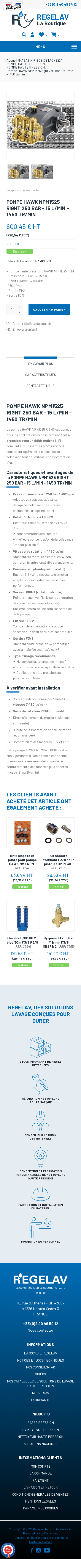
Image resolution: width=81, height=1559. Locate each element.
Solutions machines (40, 1444)
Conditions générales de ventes (40, 1494)
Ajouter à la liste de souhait (32, 323)
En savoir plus (40, 363)
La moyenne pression (40, 1430)
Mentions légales (40, 1501)
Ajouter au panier (49, 309)
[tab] (40, 363)
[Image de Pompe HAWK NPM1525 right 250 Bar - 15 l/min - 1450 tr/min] (18, 172)
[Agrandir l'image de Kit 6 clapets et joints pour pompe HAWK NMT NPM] (22, 833)
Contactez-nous (40, 385)
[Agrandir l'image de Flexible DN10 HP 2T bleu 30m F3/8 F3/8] (22, 916)
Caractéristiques (40, 374)
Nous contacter (40, 1330)
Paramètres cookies (40, 1508)
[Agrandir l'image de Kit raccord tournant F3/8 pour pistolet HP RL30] (59, 833)
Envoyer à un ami (25, 329)
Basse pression (40, 1422)
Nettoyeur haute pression (40, 1436)
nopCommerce (48, 1533)
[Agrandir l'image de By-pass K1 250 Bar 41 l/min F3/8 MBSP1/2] (59, 916)
